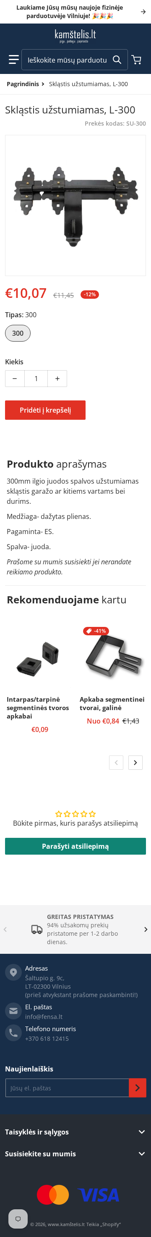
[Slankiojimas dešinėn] (135, 762)
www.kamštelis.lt (66, 1224)
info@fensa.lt (43, 1017)
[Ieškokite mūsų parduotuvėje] (117, 59)
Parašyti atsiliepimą (75, 846)
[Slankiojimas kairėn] (116, 762)
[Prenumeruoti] (137, 1088)
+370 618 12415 (47, 1038)
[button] (14, 59)
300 (17, 333)
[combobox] (75, 59)
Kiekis (14, 361)
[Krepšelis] (137, 59)
